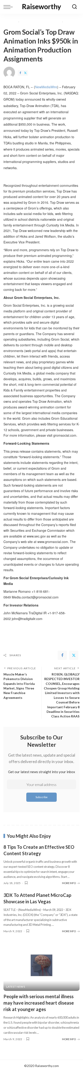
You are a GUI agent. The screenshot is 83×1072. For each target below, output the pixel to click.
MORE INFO (69, 883)
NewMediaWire (46, 87)
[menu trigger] (9, 7)
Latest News (15, 986)
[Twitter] (25, 73)
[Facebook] (20, 73)
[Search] (74, 7)
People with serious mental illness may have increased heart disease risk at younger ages (38, 1003)
